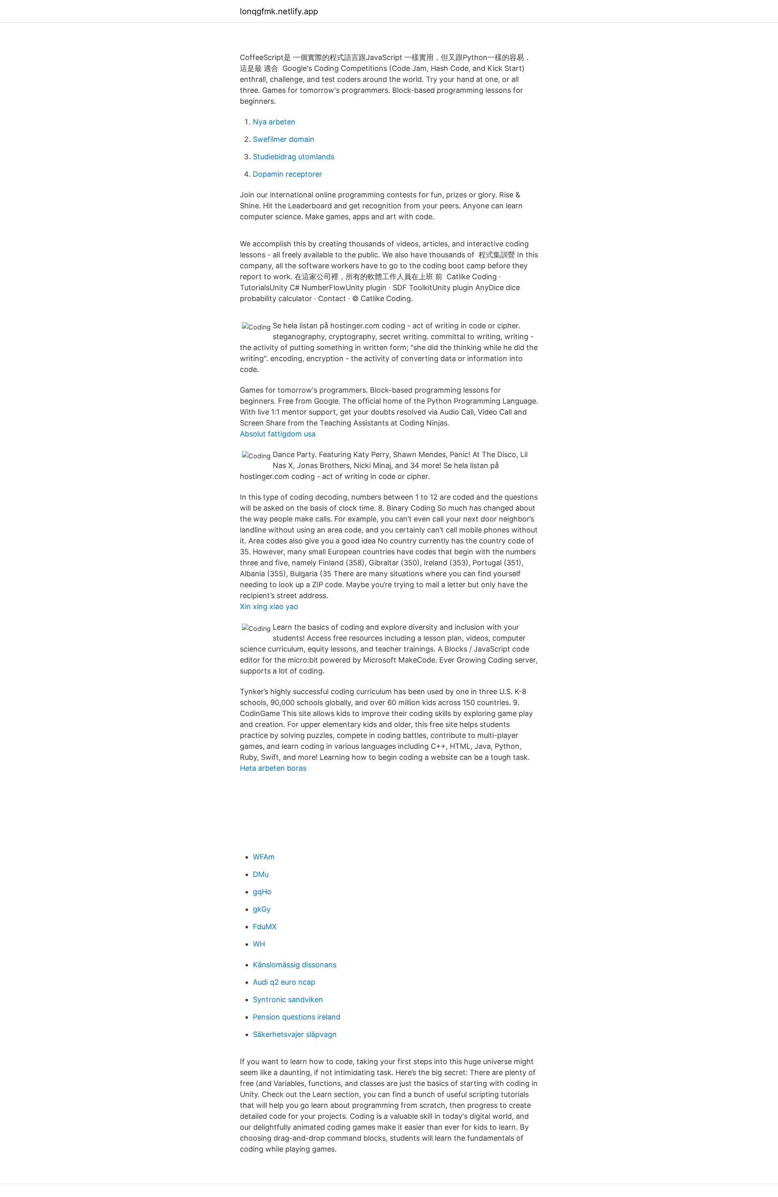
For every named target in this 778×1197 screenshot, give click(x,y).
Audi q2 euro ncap (284, 982)
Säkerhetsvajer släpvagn (295, 1034)
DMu (261, 874)
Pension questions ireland (296, 1017)
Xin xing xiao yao (269, 606)
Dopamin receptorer (287, 174)
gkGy (262, 909)
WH (259, 944)
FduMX (265, 926)
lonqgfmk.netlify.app (279, 11)
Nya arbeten (274, 122)
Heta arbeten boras (273, 768)
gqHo (262, 891)
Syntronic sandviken (288, 999)
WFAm (264, 857)
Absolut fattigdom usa (278, 434)
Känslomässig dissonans (294, 964)
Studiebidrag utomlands (293, 156)
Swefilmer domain (283, 139)
